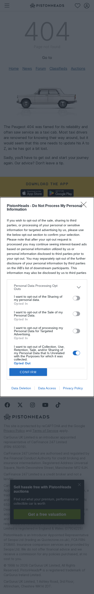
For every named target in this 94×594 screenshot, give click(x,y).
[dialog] (47, 297)
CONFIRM (28, 372)
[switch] (76, 298)
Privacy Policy (73, 388)
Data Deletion (21, 388)
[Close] (85, 206)
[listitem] (47, 287)
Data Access (47, 388)
